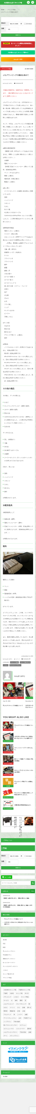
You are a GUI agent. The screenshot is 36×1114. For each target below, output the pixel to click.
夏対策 (29, 1028)
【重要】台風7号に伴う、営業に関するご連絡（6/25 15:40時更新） (17, 906)
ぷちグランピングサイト (10, 1032)
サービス (6, 1000)
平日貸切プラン (7, 955)
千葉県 (5, 993)
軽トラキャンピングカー (10, 1025)
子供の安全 (23, 1032)
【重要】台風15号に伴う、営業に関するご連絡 (16, 898)
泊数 (2, 28)
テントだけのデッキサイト (8, 741)
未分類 (8, 786)
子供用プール (27, 1018)
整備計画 (12, 1011)
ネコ (18, 1007)
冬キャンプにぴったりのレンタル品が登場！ (23, 771)
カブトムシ (23, 1025)
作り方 (27, 993)
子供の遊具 (17, 1021)
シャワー (19, 1014)
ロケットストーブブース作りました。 (23, 748)
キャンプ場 (19, 993)
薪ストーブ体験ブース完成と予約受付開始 (23, 760)
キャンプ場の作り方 (25, 662)
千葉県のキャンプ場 (24, 990)
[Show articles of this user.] (7, 675)
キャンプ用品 (25, 997)
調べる (29, 1007)
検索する (18, 35)
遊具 (16, 1000)
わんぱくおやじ (8, 83)
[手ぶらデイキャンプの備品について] (13, 689)
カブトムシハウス (9, 1028)
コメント (17, 659)
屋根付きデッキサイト (9, 958)
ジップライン (7, 1021)
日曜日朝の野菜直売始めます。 (23, 805)
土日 (20, 1018)
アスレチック (7, 1014)
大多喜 (12, 993)
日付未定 (29, 24)
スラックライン (14, 1035)
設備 (23, 1007)
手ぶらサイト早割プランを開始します (23, 782)
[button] (28, 2)
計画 (18, 1011)
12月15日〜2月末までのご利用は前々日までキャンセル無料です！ (23, 737)
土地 (23, 1011)
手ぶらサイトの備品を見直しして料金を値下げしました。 (23, 793)
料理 (4, 947)
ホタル (5, 1007)
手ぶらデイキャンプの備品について (13, 705)
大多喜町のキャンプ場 (10, 990)
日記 (4, 943)
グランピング (7, 997)
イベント (12, 1007)
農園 (18, 59)
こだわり (6, 665)
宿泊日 (3, 23)
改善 (26, 1014)
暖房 (21, 1000)
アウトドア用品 (6, 69)
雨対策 (5, 1011)
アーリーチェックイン (10, 1018)
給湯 (30, 1032)
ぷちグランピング (9, 1004)
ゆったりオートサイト (9, 962)
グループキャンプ (21, 1004)
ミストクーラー (20, 1028)
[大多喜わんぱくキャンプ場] (11, 2)
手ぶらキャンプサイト (15, 665)
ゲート (5, 1035)
